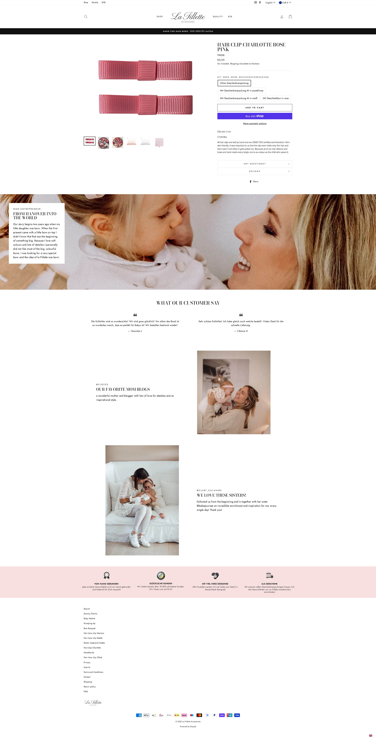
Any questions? (255, 163)
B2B (103, 2)
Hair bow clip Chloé (93, 657)
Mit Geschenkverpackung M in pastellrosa (241, 90)
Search (87, 608)
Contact (87, 676)
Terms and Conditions (93, 672)
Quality (95, 2)
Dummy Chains (90, 613)
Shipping (234, 63)
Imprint (87, 667)
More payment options (254, 123)
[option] (188, 31)
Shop (86, 2)
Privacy (87, 662)
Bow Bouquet (89, 628)
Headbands (89, 652)
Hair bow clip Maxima (94, 633)
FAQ (86, 691)
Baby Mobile (89, 618)
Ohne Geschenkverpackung (234, 83)
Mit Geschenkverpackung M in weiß (238, 98)
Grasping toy (89, 623)
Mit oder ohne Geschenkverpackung (243, 77)
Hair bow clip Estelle (93, 637)
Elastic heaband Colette (94, 642)
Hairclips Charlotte (92, 647)
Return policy (90, 686)
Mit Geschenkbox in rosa (276, 98)
